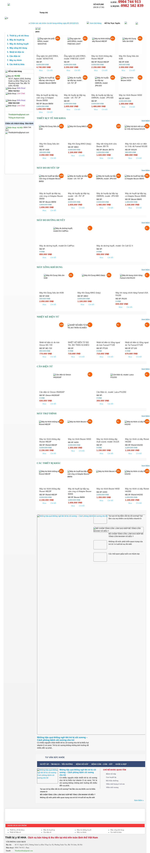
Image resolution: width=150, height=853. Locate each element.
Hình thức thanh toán (97, 13)
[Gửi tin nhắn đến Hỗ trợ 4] (13, 97)
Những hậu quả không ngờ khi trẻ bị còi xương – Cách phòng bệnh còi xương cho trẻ (62, 738)
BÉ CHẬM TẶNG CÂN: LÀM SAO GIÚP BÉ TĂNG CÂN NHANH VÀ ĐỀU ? (126, 535)
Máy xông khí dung (18, 48)
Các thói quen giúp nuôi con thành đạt (124, 554)
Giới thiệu (60, 13)
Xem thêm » (139, 800)
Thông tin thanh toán (16, 118)
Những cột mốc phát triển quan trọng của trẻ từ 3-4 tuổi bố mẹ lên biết (126, 543)
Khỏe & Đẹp (121, 764)
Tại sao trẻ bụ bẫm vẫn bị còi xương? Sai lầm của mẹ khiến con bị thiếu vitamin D (126, 517)
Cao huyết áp (111, 777)
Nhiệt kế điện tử (17, 52)
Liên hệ (117, 13)
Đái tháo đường (112, 781)
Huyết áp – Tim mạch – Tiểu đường (56, 764)
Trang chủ (44, 13)
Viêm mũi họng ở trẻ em (115, 784)
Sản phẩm (76, 13)
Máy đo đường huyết (19, 44)
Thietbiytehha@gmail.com (18, 115)
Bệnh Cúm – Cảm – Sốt (101, 764)
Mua (41, 70)
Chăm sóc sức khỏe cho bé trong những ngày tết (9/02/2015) (54, 23)
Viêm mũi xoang (112, 787)
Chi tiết (49, 70)
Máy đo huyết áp (17, 40)
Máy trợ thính (16, 60)
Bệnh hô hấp (82, 764)
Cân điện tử (15, 56)
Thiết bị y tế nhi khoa (19, 36)
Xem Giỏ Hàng (96, 23)
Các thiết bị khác (17, 64)
